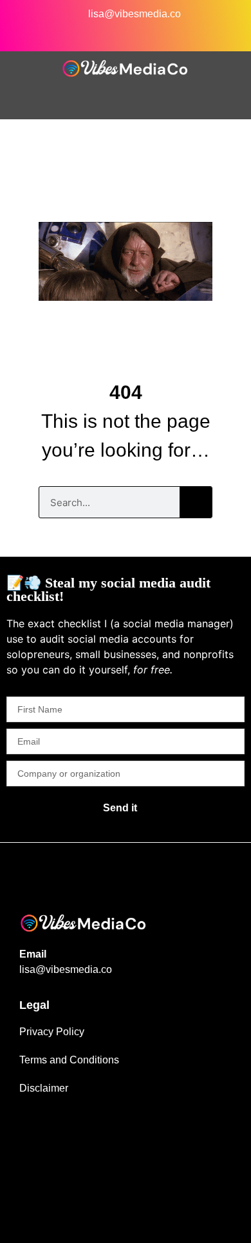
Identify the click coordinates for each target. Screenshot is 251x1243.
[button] (125, 95)
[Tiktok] (112, 33)
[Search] (196, 502)
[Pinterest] (191, 33)
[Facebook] (33, 33)
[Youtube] (165, 33)
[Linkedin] (86, 33)
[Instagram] (59, 33)
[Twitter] (139, 33)
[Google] (218, 33)
